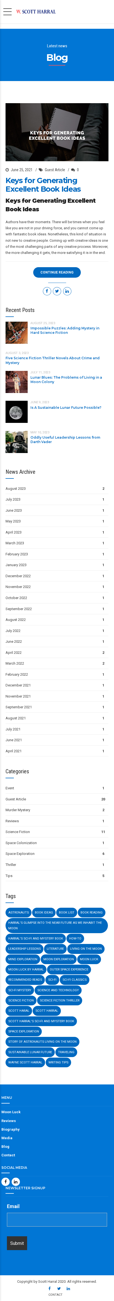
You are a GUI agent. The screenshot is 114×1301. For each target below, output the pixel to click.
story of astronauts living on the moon (42, 1042)
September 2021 (19, 707)
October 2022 (16, 598)
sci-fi (52, 980)
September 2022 (19, 609)
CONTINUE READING (57, 272)
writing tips (58, 1062)
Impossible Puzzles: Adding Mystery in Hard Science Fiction (64, 330)
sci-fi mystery (19, 990)
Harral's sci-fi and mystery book (35, 938)
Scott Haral (18, 1011)
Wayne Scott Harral (25, 1062)
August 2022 (16, 620)
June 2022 (14, 641)
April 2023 (14, 532)
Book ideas (44, 912)
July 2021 (13, 729)
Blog (5, 1146)
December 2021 (18, 685)
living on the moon (86, 949)
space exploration (23, 1031)
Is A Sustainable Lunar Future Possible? (65, 407)
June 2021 (14, 740)
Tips (9, 876)
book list (66, 912)
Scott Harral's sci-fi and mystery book (41, 1021)
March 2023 (15, 543)
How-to (75, 938)
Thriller (11, 865)
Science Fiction (18, 832)
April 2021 (14, 751)
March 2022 (15, 663)
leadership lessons (24, 949)
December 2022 (18, 576)
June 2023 (14, 510)
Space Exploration (20, 854)
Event (10, 788)
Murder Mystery (18, 810)
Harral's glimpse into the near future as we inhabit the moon (55, 925)
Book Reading (92, 912)
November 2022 (18, 587)
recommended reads (25, 980)
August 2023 (16, 488)
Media (6, 1138)
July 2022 (13, 631)
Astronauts (18, 912)
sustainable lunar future (30, 1052)
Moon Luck (89, 959)
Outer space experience (69, 969)
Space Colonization (21, 843)
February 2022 (17, 674)
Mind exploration (22, 959)
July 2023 (13, 499)
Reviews (12, 821)
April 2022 (14, 652)
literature (55, 949)
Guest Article (55, 170)
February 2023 (17, 554)
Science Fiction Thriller (59, 1000)
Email (13, 1206)
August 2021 (16, 718)
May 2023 (13, 521)
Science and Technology (58, 990)
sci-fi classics (75, 980)
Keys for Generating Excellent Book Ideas (43, 185)
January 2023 (16, 565)
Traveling (66, 1052)
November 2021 (18, 696)
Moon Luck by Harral (26, 969)
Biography (10, 1129)
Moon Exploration (58, 959)
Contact (8, 1155)
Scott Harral (46, 1011)
